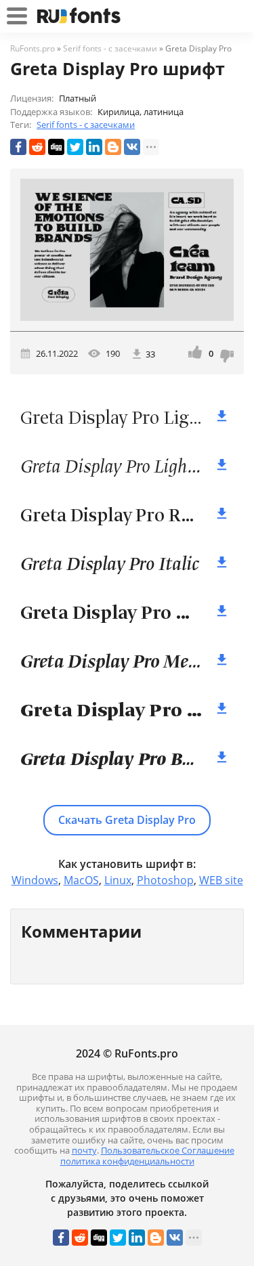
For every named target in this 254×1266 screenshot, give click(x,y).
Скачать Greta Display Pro (127, 819)
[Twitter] (75, 147)
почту (84, 1150)
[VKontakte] (132, 147)
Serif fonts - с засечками (86, 124)
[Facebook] (18, 147)
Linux (117, 880)
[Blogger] (113, 147)
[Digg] (56, 147)
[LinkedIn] (94, 147)
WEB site (221, 880)
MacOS (81, 880)
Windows (35, 880)
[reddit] (37, 147)
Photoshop (165, 880)
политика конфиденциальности (127, 1161)
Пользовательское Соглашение (167, 1150)
